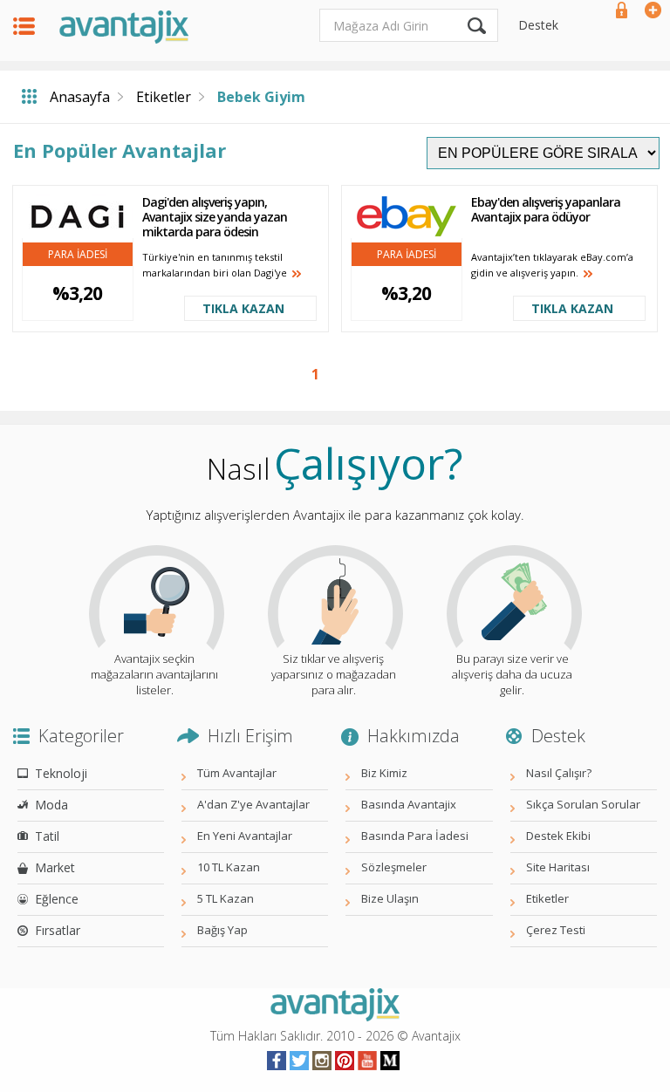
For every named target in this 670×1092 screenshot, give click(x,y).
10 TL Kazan (228, 867)
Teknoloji (61, 773)
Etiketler (163, 96)
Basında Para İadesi (414, 835)
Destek (538, 25)
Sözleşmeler (394, 867)
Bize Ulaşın (390, 898)
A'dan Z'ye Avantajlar (253, 804)
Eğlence (57, 899)
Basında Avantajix (408, 804)
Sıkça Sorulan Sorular (583, 804)
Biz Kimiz (384, 773)
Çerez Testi (555, 930)
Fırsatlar (57, 930)
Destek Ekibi (558, 835)
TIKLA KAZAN (243, 308)
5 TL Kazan (225, 898)
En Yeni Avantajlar (244, 835)
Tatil (47, 836)
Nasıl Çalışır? (558, 773)
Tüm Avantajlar (237, 773)
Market (55, 867)
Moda (51, 804)
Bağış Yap (222, 930)
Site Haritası (558, 867)
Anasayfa (80, 96)
